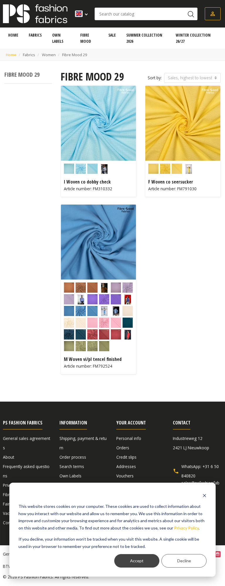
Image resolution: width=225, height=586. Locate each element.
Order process (72, 457)
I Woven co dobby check (87, 182)
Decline (184, 560)
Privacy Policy (186, 527)
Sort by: (155, 77)
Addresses (126, 466)
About (8, 457)
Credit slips (126, 457)
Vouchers (125, 476)
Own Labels (70, 476)
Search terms (71, 466)
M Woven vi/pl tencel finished (93, 359)
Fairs (7, 504)
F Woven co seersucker (170, 182)
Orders (122, 447)
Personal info (128, 438)
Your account (131, 422)
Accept (137, 560)
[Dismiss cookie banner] (204, 495)
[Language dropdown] (79, 14)
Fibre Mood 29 (22, 74)
